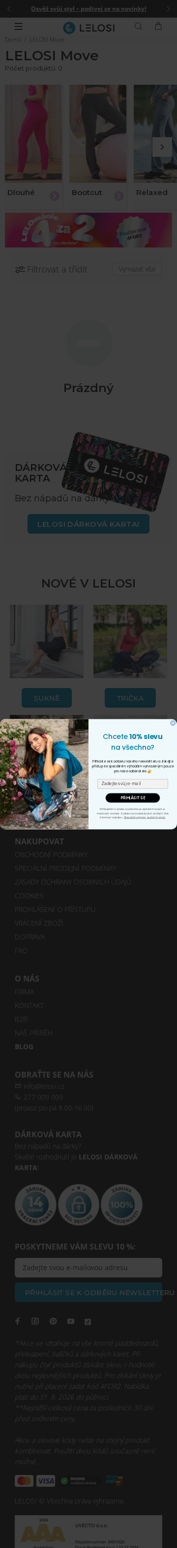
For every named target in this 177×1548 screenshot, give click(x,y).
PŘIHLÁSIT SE (132, 798)
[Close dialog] (173, 723)
